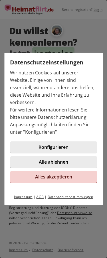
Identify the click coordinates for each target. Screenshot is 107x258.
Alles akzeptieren (53, 177)
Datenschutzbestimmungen (70, 196)
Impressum (23, 196)
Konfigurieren (40, 132)
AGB (40, 196)
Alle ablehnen (53, 162)
